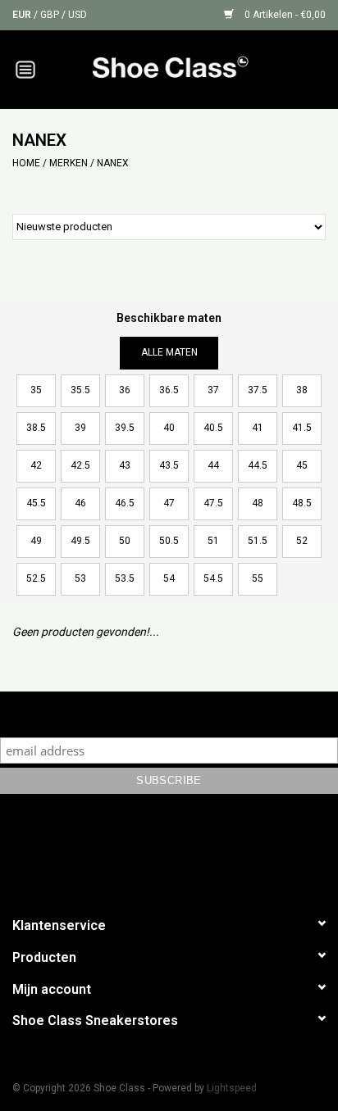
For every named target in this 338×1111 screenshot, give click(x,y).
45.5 (36, 503)
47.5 (213, 503)
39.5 (125, 427)
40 (169, 427)
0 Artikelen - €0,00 (284, 14)
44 (213, 465)
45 (302, 465)
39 (80, 427)
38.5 (36, 427)
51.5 (257, 540)
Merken (68, 163)
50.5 (169, 540)
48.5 (302, 503)
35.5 (80, 390)
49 (36, 540)
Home (26, 163)
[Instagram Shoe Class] (184, 852)
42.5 (80, 465)
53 (80, 578)
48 (257, 503)
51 (213, 540)
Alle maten (169, 352)
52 (302, 540)
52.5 (36, 578)
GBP (51, 14)
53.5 (125, 578)
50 (124, 540)
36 (124, 390)
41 (257, 427)
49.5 (80, 540)
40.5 (213, 427)
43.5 (169, 465)
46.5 (125, 503)
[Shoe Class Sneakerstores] (194, 68)
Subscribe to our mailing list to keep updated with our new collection (169, 714)
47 (169, 503)
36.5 (169, 390)
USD (77, 14)
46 (80, 503)
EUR (23, 14)
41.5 (302, 427)
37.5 (257, 390)
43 (124, 465)
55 (257, 578)
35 (36, 390)
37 (213, 390)
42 (36, 465)
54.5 (213, 578)
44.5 (257, 465)
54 (169, 578)
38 (302, 390)
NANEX (113, 163)
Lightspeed (232, 1088)
